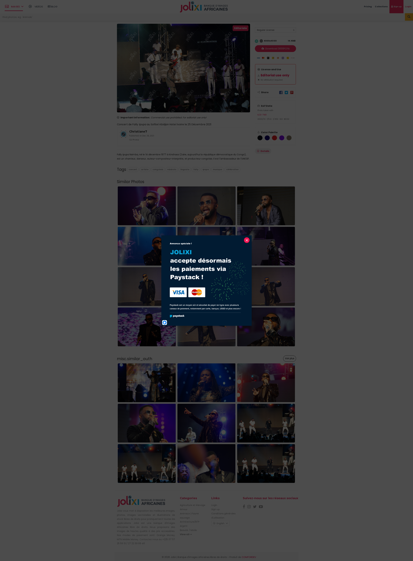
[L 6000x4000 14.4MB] (256, 41)
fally (195, 169)
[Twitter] (286, 92)
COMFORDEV (249, 557)
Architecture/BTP (190, 521)
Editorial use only (275, 75)
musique (217, 169)
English (220, 523)
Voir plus (289, 358)
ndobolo (171, 169)
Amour (184, 509)
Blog (54, 6)
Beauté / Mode (188, 530)
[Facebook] (280, 92)
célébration (232, 169)
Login (214, 505)
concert (133, 169)
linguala (184, 169)
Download (277, 48)
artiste (144, 169)
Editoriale (240, 28)
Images (15, 6)
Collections (381, 6)
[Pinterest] (291, 92)
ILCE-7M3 (262, 114)
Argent (184, 526)
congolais (158, 169)
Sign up (215, 509)
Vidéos (38, 6)
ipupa (206, 169)
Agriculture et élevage (192, 505)
